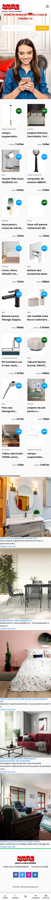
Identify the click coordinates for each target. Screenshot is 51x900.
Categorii (36, 898)
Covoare (5, 267)
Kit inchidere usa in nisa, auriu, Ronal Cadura (12, 363)
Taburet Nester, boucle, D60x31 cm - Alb (36, 363)
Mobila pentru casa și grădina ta (15, 620)
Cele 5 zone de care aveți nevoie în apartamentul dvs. (23, 700)
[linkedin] (35, 875)
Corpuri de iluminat (9, 129)
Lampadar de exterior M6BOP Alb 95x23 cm (36, 180)
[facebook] (16, 875)
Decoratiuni (6, 450)
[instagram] (29, 875)
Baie (3, 175)
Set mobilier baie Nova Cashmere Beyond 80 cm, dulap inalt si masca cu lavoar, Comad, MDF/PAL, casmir (38, 317)
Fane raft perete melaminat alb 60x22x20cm (37, 226)
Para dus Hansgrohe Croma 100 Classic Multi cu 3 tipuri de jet (12, 409)
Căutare (15, 898)
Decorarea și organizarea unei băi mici (18, 538)
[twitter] (22, 875)
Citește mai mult (7, 546)
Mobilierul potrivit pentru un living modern (20, 841)
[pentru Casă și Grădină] (22, 6)
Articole (46, 898)
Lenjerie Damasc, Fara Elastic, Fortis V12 (38, 134)
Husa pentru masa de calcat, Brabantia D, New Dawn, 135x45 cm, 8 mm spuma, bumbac (12, 226)
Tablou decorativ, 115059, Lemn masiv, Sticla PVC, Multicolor (12, 455)
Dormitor (30, 129)
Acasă (5, 898)
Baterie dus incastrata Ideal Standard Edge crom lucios (37, 272)
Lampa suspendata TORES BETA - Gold (13, 134)
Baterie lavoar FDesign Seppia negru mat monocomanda (11, 317)
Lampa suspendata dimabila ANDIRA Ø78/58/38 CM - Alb (37, 455)
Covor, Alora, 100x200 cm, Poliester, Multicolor (9, 272)
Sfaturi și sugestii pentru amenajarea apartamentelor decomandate (18, 759)
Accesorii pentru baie (9, 358)
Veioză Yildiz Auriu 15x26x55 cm (13, 180)
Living (29, 221)
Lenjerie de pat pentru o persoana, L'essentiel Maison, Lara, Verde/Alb (36, 409)
